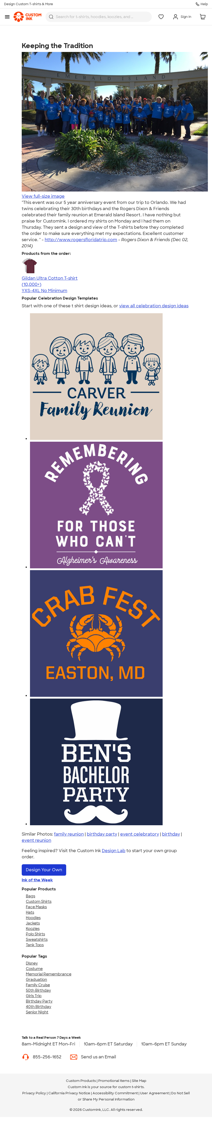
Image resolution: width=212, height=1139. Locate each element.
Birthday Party (39, 1001)
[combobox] (99, 17)
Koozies (33, 928)
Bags (30, 896)
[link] (27, 17)
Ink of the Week (37, 880)
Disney (32, 963)
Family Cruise (38, 985)
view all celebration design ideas (153, 306)
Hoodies (33, 917)
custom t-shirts (131, 1087)
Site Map (139, 1081)
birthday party (102, 834)
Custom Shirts (38, 901)
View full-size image (43, 196)
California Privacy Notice (69, 1093)
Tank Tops (35, 945)
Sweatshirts (37, 939)
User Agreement (154, 1093)
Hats (30, 912)
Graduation (36, 979)
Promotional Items (114, 1081)
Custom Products (81, 1081)
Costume (34, 968)
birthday (171, 834)
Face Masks (36, 907)
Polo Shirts (35, 934)
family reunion (69, 834)
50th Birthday (38, 990)
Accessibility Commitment (115, 1093)
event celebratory (139, 834)
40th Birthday (38, 1006)
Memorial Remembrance (48, 974)
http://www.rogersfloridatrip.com (81, 239)
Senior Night (37, 1012)
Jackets (33, 923)
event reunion (36, 840)
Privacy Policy (34, 1093)
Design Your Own (44, 870)
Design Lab (113, 850)
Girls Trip (34, 995)
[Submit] (51, 17)
